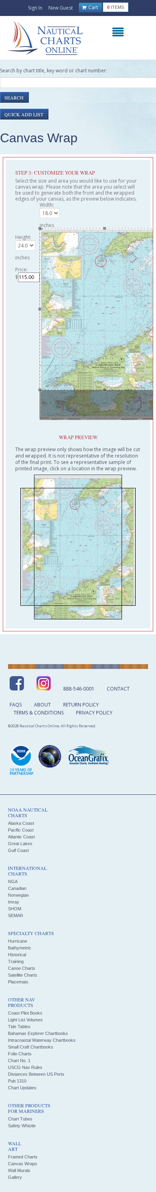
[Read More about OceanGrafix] (88, 756)
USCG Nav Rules (25, 1067)
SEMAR (15, 915)
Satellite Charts (22, 975)
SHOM (14, 908)
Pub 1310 (17, 1081)
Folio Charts (20, 1053)
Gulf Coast (18, 850)
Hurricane (17, 941)
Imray (13, 901)
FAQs (16, 704)
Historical (17, 954)
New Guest (60, 7)
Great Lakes (20, 843)
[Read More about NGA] (50, 756)
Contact (118, 688)
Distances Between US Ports (36, 1074)
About (42, 704)
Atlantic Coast (21, 836)
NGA (13, 881)
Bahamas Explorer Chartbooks (38, 1033)
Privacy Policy (94, 712)
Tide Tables (19, 1026)
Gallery (15, 1177)
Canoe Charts (21, 968)
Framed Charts (23, 1156)
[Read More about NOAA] (22, 760)
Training (16, 961)
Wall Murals (19, 1170)
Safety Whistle (22, 1125)
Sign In (35, 7)
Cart (92, 7)
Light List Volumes (25, 1019)
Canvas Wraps (22, 1163)
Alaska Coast (21, 823)
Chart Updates (22, 1087)
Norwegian (18, 895)
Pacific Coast (21, 830)
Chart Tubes (20, 1118)
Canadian (17, 888)
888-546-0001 (78, 688)
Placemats (18, 981)
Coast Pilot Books (25, 1013)
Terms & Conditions (39, 712)
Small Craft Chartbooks (30, 1047)
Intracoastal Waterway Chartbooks (42, 1040)
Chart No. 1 (19, 1060)
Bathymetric (19, 947)
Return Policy (81, 704)
